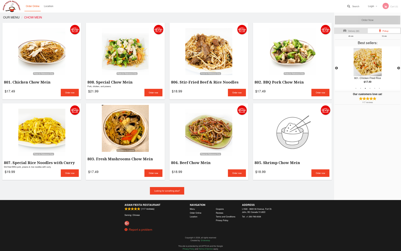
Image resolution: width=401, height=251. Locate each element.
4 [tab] (370, 88)
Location (48, 6)
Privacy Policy (222, 220)
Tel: (251, 216)
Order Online (32, 6)
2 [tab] (360, 88)
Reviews (219, 212)
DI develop (205, 240)
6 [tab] (379, 88)
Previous (336, 68)
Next (398, 68)
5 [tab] (374, 88)
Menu (192, 208)
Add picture (75, 29)
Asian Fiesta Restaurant (142, 205)
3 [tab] (365, 88)
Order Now (368, 20)
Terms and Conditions (225, 216)
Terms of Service (206, 248)
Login (371, 6)
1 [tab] (355, 88)
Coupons (220, 208)
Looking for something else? (167, 190)
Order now (69, 92)
